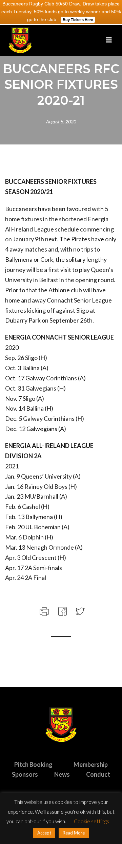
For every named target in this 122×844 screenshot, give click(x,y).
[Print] (43, 610)
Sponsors (25, 774)
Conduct (98, 774)
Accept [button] (44, 833)
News (62, 774)
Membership (91, 764)
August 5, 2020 (61, 121)
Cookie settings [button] (91, 821)
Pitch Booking (33, 764)
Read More (74, 833)
